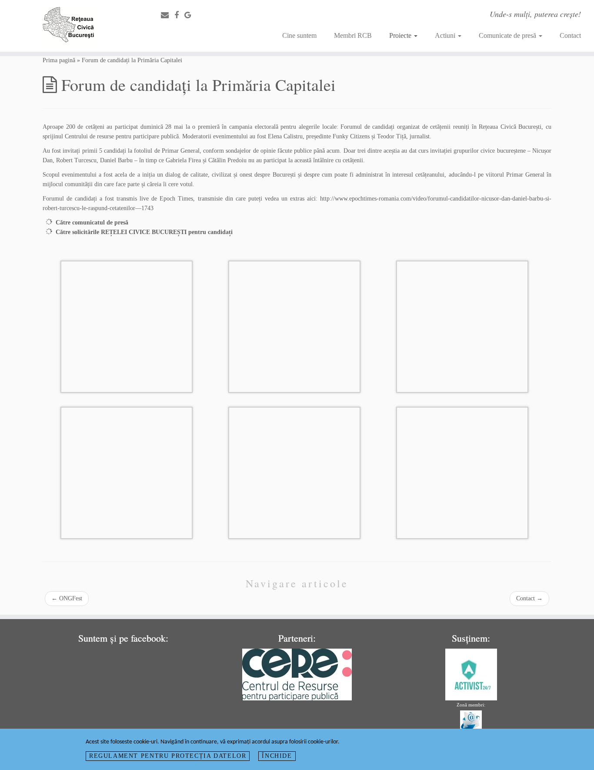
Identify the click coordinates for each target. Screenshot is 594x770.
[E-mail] (167, 15)
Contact (570, 35)
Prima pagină (59, 60)
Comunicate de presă (508, 35)
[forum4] (462, 472)
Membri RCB (353, 35)
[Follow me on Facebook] (179, 15)
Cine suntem (299, 35)
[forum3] (126, 326)
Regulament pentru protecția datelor (167, 756)
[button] (126, 327)
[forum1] (126, 472)
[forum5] (294, 326)
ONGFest (66, 598)
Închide (277, 756)
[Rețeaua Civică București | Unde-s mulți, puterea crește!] (68, 25)
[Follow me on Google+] (190, 15)
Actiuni (446, 35)
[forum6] (462, 326)
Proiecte (401, 35)
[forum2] (294, 472)
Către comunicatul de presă (92, 222)
